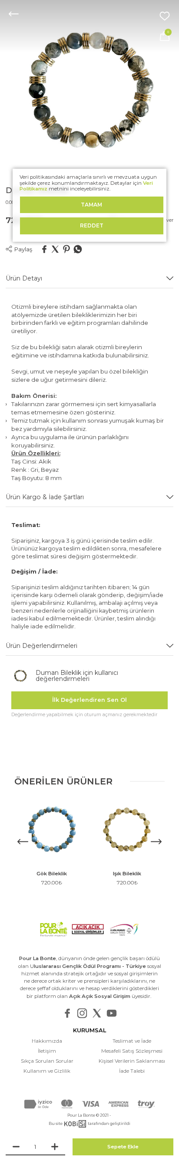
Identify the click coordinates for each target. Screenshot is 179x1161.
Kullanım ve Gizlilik (46, 1071)
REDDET (91, 225)
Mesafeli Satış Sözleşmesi (131, 1051)
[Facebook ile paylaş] (44, 249)
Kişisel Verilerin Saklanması (132, 1061)
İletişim (47, 1051)
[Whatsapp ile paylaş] (78, 249)
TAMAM (91, 204)
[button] (156, 842)
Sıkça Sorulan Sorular (47, 1061)
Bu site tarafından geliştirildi (90, 1123)
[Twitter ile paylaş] (55, 249)
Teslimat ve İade (132, 1041)
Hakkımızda (47, 1041)
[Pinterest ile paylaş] (66, 249)
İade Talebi (132, 1071)
